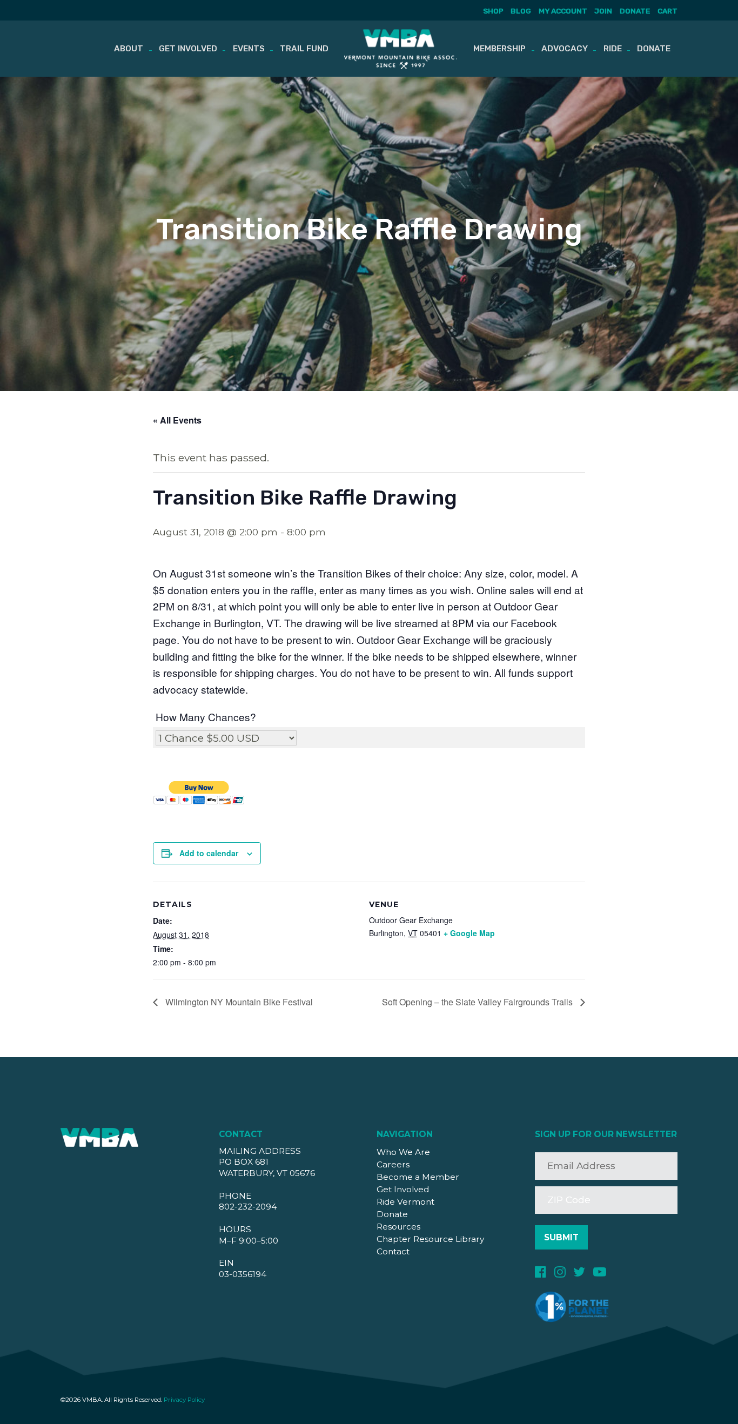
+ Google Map (469, 933)
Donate (635, 10)
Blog (521, 10)
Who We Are (403, 1152)
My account (563, 10)
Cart (667, 10)
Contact (393, 1251)
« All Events (177, 420)
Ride (612, 48)
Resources (398, 1226)
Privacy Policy (184, 1399)
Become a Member (418, 1177)
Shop (493, 10)
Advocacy (564, 48)
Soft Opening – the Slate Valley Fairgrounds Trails (478, 1002)
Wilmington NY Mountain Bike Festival (238, 1002)
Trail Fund (304, 48)
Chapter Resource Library (430, 1239)
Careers (393, 1164)
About (128, 48)
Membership (499, 48)
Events (249, 48)
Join (603, 10)
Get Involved (188, 48)
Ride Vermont (405, 1202)
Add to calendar (208, 853)
